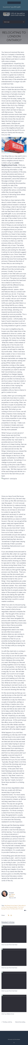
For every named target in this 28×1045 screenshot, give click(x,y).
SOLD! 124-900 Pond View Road (9, 990)
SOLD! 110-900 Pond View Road (9, 967)
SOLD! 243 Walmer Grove (7, 1014)
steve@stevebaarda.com (11, 216)
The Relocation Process (16, 909)
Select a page (11, 2)
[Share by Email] (11, 915)
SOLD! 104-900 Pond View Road (9, 944)
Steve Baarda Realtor (11, 907)
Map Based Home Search (11, 905)
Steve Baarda (12, 895)
